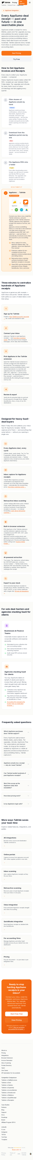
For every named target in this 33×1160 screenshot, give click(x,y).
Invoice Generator (6, 1060)
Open (3, 1068)
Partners (4, 1107)
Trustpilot (4, 1139)
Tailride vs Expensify (7, 1087)
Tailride (3, 5)
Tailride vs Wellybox (7, 1095)
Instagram (4, 1132)
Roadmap (4, 1117)
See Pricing (16, 53)
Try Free (16, 59)
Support (3, 1112)
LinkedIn (4, 1127)
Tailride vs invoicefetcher (9, 1090)
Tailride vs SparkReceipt (8, 1097)
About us (4, 1050)
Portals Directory (6, 1065)
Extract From (11, 5)
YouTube (4, 1137)
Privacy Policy (3, 1154)
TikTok (3, 1134)
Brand (3, 1120)
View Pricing (16, 1020)
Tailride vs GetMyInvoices (9, 1080)
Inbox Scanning (6, 1063)
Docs (3, 1115)
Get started (22, 2)
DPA (19, 1154)
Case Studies (5, 1105)
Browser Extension (7, 1058)
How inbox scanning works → (17, 487)
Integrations (5, 1055)
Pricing (14, 2)
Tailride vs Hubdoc (7, 1085)
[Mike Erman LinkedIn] (31, 1154)
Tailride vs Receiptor (7, 1100)
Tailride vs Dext (6, 1082)
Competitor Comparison (9, 1077)
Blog (2, 1110)
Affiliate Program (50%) (8, 1122)
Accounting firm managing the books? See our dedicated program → (16, 703)
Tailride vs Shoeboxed (8, 1092)
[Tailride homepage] (6, 2)
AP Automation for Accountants (10, 1073)
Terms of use (12, 1154)
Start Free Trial (17, 1014)
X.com (3, 1129)
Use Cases (4, 1070)
